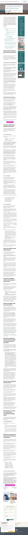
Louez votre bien (10, 122)
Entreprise (21, 56)
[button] (1, 534)
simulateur (5, 391)
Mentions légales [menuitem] (3, 533)
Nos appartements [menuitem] (7, 1)
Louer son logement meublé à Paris (10, 329)
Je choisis (4, 531)
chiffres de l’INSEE (6, 106)
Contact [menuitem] (18, 1)
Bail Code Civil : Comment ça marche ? (21, 21)
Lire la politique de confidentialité (4, 529)
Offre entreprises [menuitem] (11, 1)
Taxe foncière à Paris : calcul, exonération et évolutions (22, 27)
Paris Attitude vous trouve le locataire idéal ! (8, 120)
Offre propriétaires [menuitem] (15, 1)
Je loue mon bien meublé (10, 485)
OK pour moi (11, 531)
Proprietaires (9, 11)
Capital (6, 452)
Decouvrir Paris (21, 57)
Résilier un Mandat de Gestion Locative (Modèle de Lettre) (22, 24)
